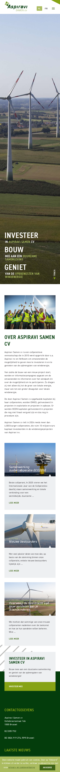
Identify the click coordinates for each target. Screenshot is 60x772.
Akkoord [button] (47, 767)
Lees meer (14, 503)
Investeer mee (16, 686)
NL (39, 8)
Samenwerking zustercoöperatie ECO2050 (27, 468)
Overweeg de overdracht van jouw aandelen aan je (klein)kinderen (29, 606)
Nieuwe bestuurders (23, 542)
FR (46, 8)
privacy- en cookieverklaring (22, 767)
